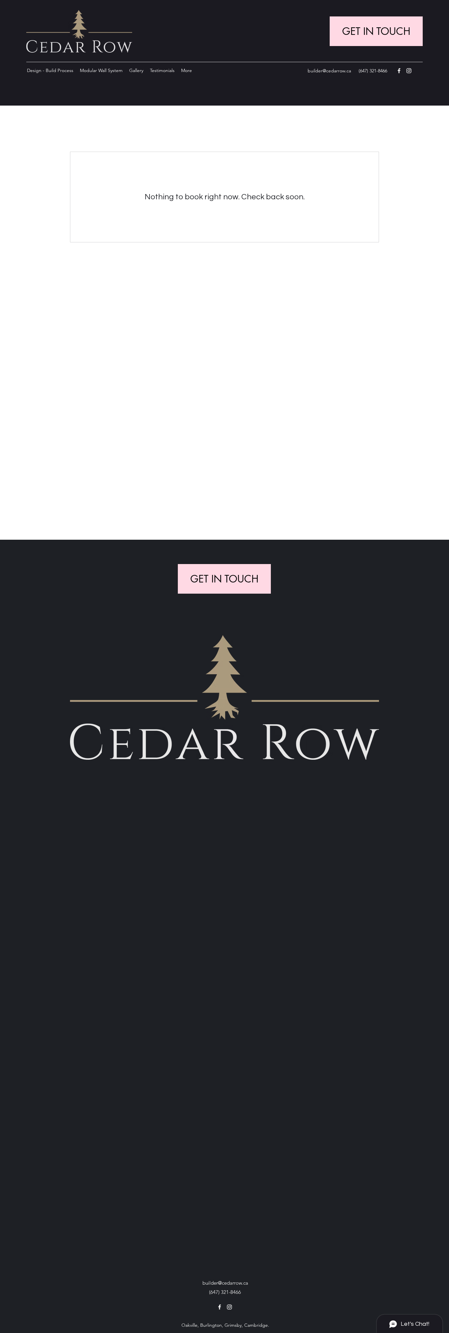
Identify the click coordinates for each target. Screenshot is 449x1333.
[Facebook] (399, 70)
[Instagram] (409, 70)
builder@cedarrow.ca (329, 71)
